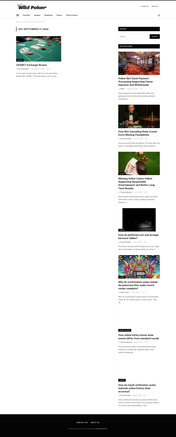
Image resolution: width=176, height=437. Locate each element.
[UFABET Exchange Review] (38, 49)
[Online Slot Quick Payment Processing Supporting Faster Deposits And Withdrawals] (139, 63)
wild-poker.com (101, 429)
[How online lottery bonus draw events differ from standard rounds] (139, 320)
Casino (59, 15)
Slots (121, 127)
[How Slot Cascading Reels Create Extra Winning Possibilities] (139, 116)
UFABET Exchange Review (31, 65)
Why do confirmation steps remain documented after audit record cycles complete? (138, 285)
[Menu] (17, 15)
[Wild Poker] (31, 6)
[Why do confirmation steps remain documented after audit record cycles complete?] (139, 266)
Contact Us (145, 6)
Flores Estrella (23, 69)
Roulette (26, 15)
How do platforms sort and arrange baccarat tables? (138, 237)
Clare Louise (124, 292)
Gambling (48, 15)
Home (18, 22)
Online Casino (71, 15)
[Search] (159, 15)
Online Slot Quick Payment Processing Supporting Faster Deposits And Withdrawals (135, 81)
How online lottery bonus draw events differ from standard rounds (138, 337)
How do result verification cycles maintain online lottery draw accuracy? (137, 388)
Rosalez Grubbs (126, 139)
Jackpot (37, 15)
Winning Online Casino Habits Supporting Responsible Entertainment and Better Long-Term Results (136, 183)
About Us (155, 6)
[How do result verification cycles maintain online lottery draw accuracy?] (139, 370)
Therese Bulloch (126, 192)
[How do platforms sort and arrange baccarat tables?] (139, 219)
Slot (121, 73)
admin (122, 89)
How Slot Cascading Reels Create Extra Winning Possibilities (137, 133)
